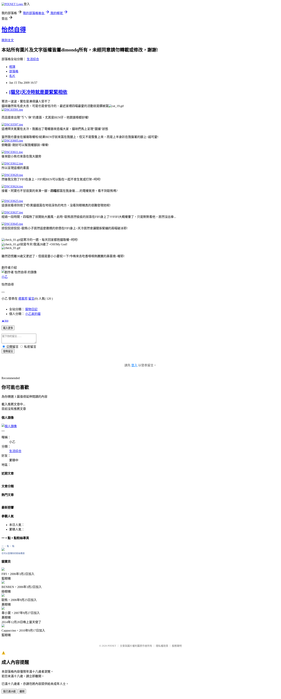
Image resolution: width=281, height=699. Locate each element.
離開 (21, 691)
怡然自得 (14, 29)
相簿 (12, 66)
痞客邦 (23, 298)
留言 (31, 298)
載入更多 (8, 328)
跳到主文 (8, 40)
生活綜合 (33, 59)
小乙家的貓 (33, 313)
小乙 (5, 276)
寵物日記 (31, 309)
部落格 (13, 71)
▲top (5, 320)
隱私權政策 (162, 645)
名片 (12, 76)
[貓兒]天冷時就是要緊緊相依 (38, 92)
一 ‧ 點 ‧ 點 (8, 546)
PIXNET (112, 645)
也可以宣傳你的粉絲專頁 (13, 553)
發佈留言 (8, 351)
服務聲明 (177, 645)
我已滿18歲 (9, 691)
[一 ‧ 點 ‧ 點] (3, 549)
